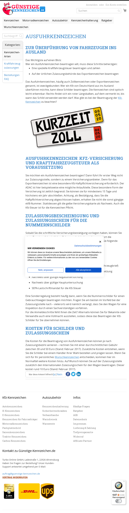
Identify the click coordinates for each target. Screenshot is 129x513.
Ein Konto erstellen (116, 4)
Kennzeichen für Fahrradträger (20, 419)
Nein (59, 374)
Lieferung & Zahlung (84, 427)
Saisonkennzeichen (13, 432)
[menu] (64, 23)
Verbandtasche (50, 415)
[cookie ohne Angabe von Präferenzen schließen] (100, 241)
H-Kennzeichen (11, 410)
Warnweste (48, 423)
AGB (75, 415)
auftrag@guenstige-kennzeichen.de (21, 473)
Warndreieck (49, 419)
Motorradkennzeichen (15, 423)
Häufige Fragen (81, 406)
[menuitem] (11, 20)
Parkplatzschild (11, 427)
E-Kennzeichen (11, 415)
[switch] (118, 501)
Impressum (79, 423)
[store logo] (24, 9)
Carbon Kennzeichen (14, 440)
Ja (54, 374)
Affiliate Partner (82, 440)
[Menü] (124, 482)
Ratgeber (78, 410)
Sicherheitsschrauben (54, 410)
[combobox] (99, 10)
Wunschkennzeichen (16, 27)
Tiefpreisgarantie (83, 432)
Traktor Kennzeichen (14, 436)
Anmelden (92, 4)
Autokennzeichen (12, 406)
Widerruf (78, 436)
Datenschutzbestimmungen (87, 245)
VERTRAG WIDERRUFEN (15, 477)
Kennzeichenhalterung (55, 406)
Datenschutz (80, 419)
